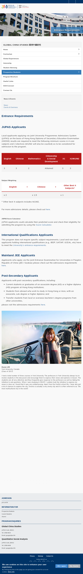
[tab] (41, 44)
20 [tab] (66, 480)
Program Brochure (10, 77)
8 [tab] (27, 480)
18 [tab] (59, 480)
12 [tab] (40, 480)
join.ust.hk (5, 502)
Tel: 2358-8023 (6, 533)
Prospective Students (8, 511)
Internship (7, 63)
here (48, 209)
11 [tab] (37, 480)
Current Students (7, 514)
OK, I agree (61, 566)
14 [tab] (46, 480)
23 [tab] (75, 480)
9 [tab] (30, 480)
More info (11, 572)
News (6, 105)
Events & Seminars (11, 107)
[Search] (79, 1)
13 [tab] (43, 480)
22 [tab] (72, 480)
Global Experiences (11, 58)
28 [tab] (46, 483)
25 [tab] (37, 483)
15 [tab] (50, 480)
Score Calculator (43, 225)
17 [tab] (56, 480)
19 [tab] (62, 480)
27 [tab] (43, 483)
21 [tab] (69, 480)
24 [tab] (79, 480)
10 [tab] (33, 480)
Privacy (32, 556)
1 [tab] (4, 480)
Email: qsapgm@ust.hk (8, 548)
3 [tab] (11, 480)
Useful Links (8, 81)
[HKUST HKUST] (9, 7)
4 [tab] (14, 480)
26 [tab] (40, 483)
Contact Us (7, 90)
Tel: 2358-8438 (6, 545)
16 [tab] (53, 480)
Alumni (4, 516)
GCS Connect (8, 86)
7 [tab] (24, 480)
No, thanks (74, 566)
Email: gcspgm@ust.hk (8, 535)
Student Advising (10, 68)
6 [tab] (20, 480)
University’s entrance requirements (29, 245)
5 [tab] (17, 480)
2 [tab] (7, 480)
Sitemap (40, 556)
